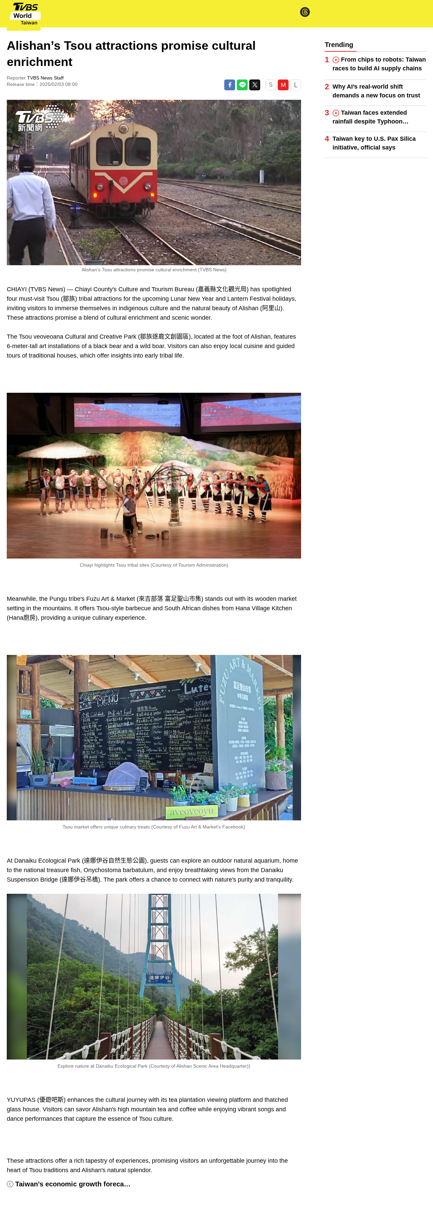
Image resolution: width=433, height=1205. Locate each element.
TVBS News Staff (45, 78)
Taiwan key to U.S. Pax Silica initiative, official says (374, 143)
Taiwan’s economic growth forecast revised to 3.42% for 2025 (114, 1184)
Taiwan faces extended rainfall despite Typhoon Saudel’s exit (370, 117)
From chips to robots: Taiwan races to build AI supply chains (379, 64)
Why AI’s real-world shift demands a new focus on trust (376, 91)
